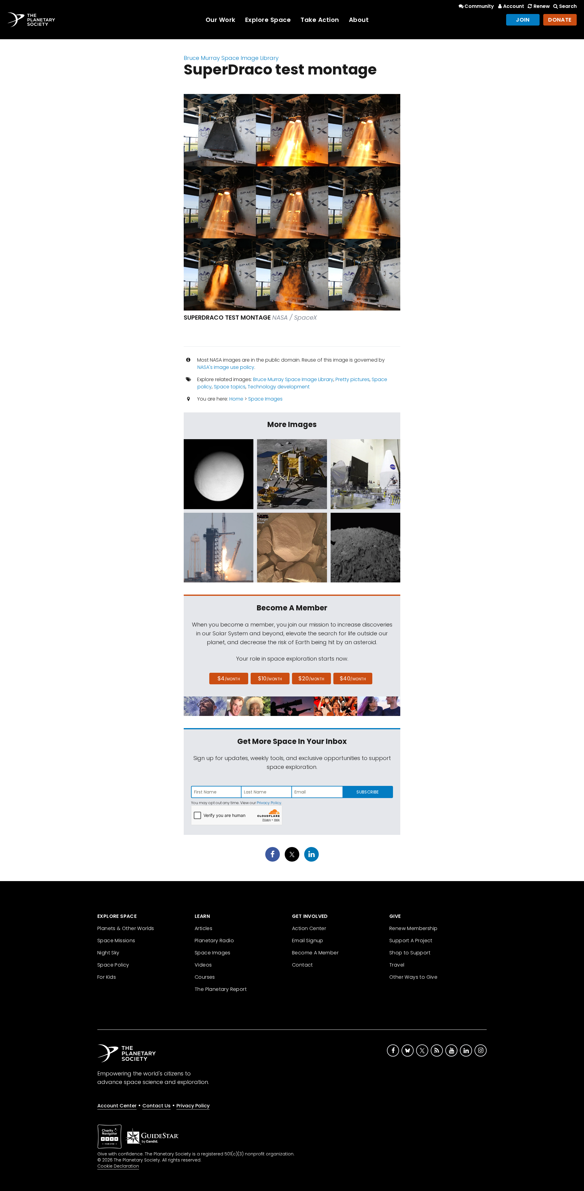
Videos (203, 964)
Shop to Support (409, 952)
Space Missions (116, 940)
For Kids (106, 977)
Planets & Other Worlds (125, 928)
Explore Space (268, 20)
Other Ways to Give (413, 977)
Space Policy (113, 964)
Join (523, 19)
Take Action (320, 20)
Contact (302, 964)
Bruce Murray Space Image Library (231, 58)
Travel (396, 964)
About (359, 20)
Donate (560, 19)
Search (568, 6)
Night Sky (108, 952)
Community (479, 6)
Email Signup (307, 940)
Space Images (265, 398)
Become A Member (315, 952)
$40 (353, 678)
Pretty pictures (352, 379)
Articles (203, 928)
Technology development (279, 386)
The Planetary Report (221, 989)
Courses (205, 977)
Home (236, 398)
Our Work (220, 20)
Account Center (117, 1105)
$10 (270, 678)
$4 (228, 678)
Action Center (309, 928)
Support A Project (411, 940)
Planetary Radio (214, 940)
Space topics (229, 386)
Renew (542, 6)
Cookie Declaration (118, 1166)
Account (513, 6)
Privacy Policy (269, 802)
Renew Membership (413, 928)
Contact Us (156, 1105)
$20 (311, 678)
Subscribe (367, 792)
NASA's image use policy (225, 367)
